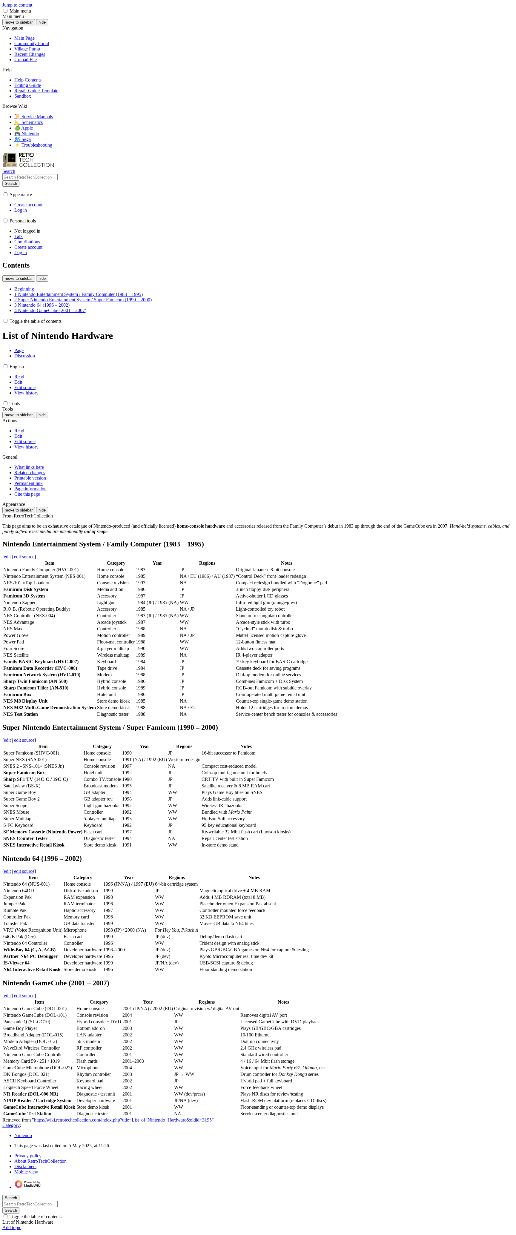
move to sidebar (19, 22)
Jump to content (17, 4)
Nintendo (23, 1135)
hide (42, 22)
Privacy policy (28, 1155)
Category (11, 1125)
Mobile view (26, 1171)
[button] (5, 11)
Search (11, 183)
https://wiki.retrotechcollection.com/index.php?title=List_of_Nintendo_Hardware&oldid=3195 (123, 1119)
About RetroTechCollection (40, 1161)
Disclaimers (25, 1166)
